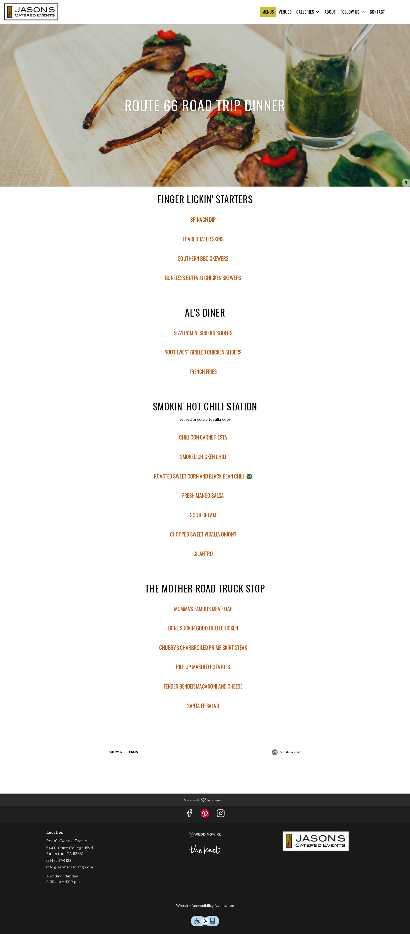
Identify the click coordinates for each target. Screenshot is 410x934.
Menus (268, 12)
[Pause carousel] (406, 183)
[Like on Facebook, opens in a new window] (189, 815)
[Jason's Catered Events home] (31, 12)
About (330, 12)
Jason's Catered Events (315, 841)
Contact (377, 12)
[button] (308, 12)
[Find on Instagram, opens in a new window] (220, 815)
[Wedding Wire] (205, 834)
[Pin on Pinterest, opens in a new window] (205, 815)
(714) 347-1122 (58, 860)
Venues (285, 12)
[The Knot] (205, 848)
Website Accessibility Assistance (205, 905)
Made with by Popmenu (115, 800)
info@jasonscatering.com (69, 867)
